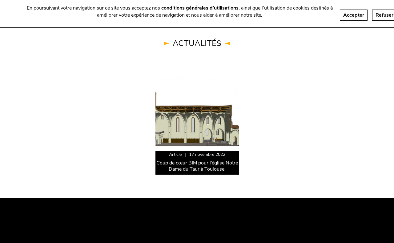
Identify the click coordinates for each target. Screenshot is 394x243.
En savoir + (168, 79)
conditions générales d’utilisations (200, 8)
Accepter (353, 15)
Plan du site (104, 221)
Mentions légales (63, 221)
